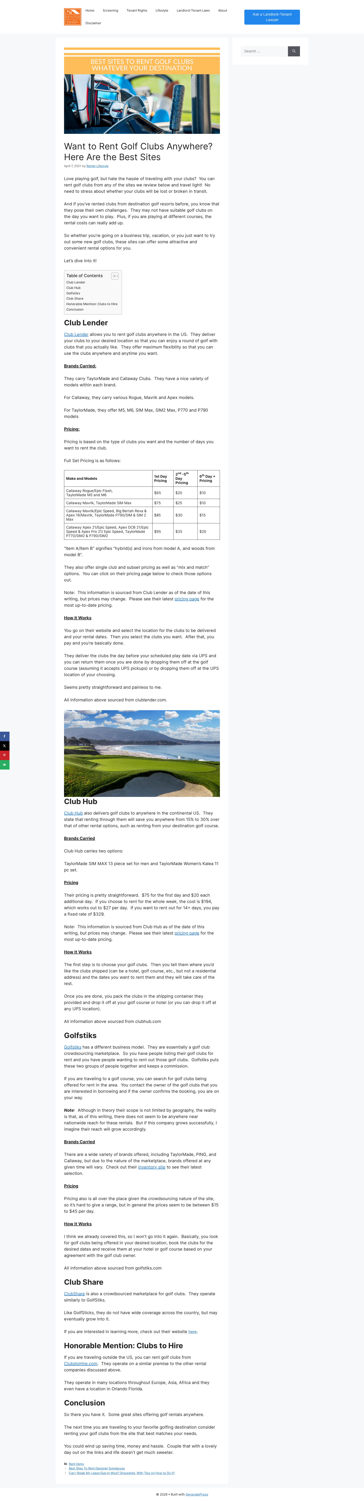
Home (90, 10)
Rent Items (76, 1464)
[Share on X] (4, 746)
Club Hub (73, 288)
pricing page (187, 598)
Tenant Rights (137, 10)
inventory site (151, 1167)
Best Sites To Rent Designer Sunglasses (97, 1468)
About (222, 10)
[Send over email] (4, 765)
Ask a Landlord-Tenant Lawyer (272, 17)
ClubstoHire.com (80, 1363)
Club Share (74, 298)
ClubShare (74, 1293)
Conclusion (74, 309)
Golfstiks (73, 293)
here (193, 1331)
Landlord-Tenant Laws (193, 10)
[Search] (294, 51)
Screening (110, 10)
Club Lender (75, 282)
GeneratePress (197, 1494)
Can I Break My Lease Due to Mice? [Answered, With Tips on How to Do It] (122, 1473)
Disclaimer (93, 23)
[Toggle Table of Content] (113, 276)
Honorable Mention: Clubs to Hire (92, 304)
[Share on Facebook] (4, 736)
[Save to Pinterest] (4, 755)
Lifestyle (162, 10)
